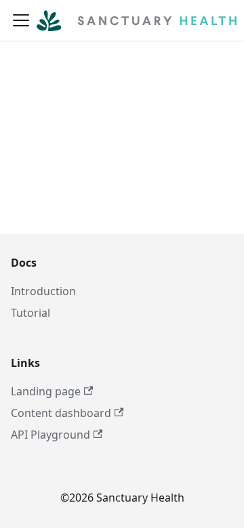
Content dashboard (61, 412)
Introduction (43, 291)
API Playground (50, 434)
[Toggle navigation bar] (21, 20)
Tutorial (30, 312)
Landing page (46, 391)
